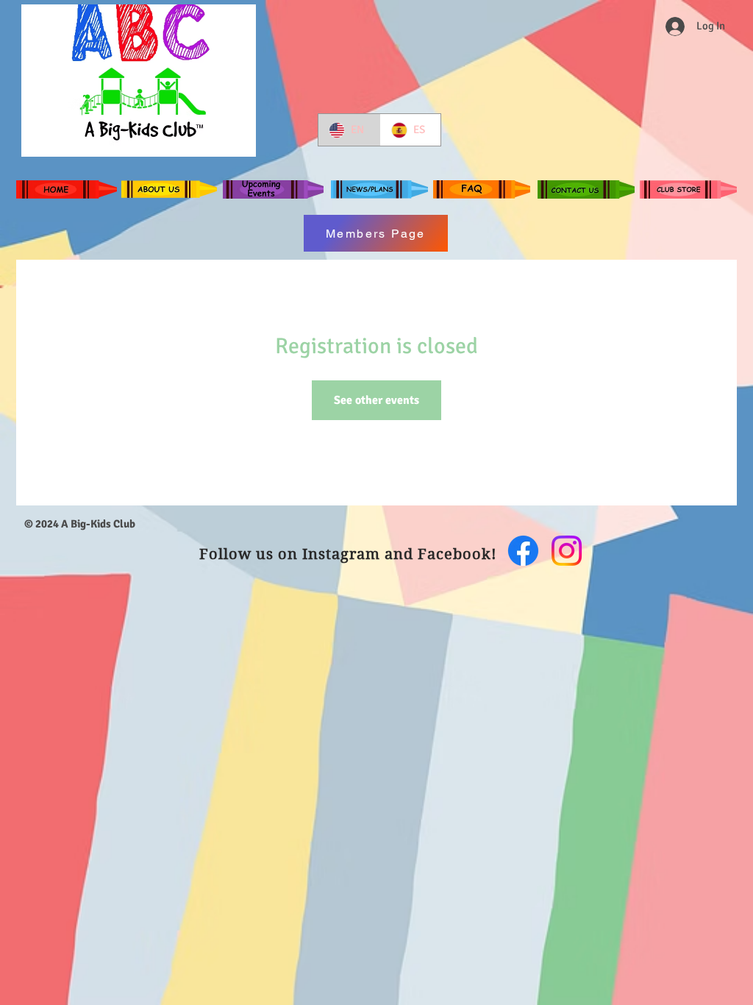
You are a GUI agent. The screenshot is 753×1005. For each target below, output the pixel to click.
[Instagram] (566, 550)
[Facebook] (523, 550)
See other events (376, 400)
